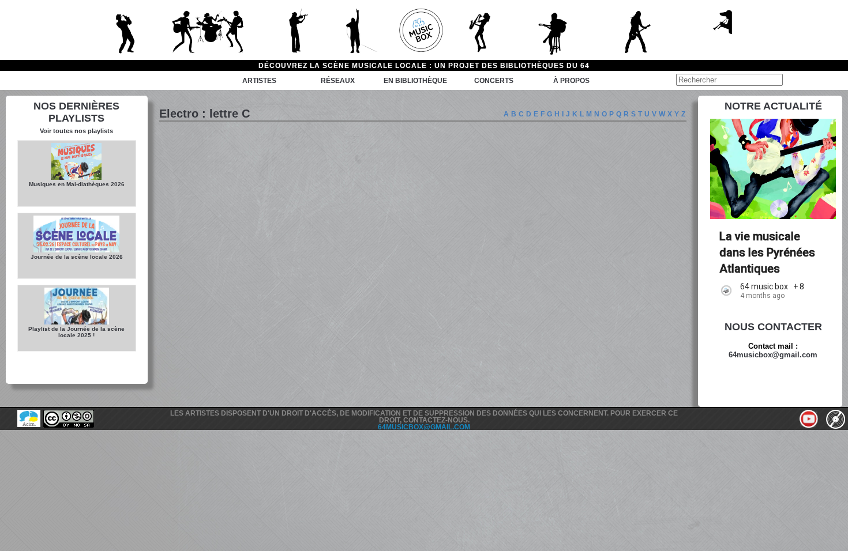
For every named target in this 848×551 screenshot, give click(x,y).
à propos (571, 81)
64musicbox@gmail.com (773, 354)
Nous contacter (773, 327)
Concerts (493, 81)
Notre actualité (773, 106)
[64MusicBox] (424, 30)
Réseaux (338, 81)
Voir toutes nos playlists (76, 130)
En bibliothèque (415, 81)
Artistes (259, 81)
